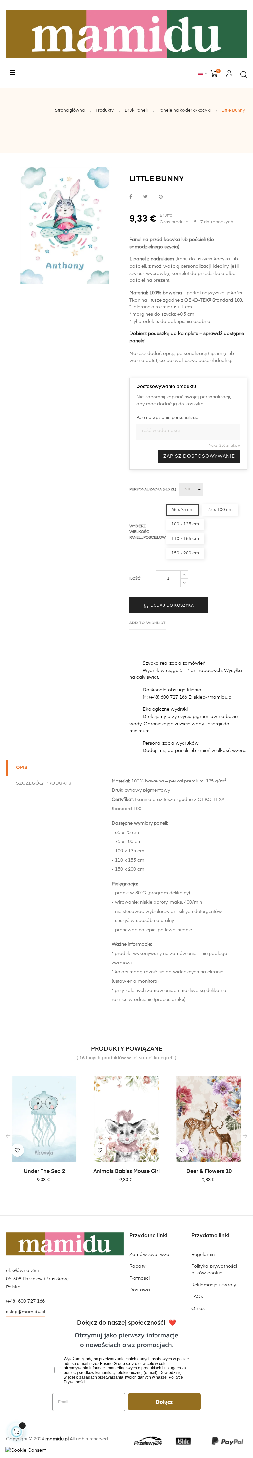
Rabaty (137, 1266)
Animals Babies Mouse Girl (126, 1171)
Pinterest (161, 197)
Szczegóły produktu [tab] (43, 783)
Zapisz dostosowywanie (199, 456)
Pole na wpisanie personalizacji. (168, 418)
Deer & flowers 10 (209, 1171)
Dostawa (139, 1290)
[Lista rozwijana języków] (202, 73)
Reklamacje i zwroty (213, 1285)
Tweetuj (145, 197)
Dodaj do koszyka (171, 605)
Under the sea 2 (44, 1171)
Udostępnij (130, 197)
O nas (198, 1308)
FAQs (197, 1296)
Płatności (139, 1278)
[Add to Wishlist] (17, 1150)
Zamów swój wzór (150, 1254)
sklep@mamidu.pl (25, 1312)
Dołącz (164, 1402)
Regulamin (203, 1254)
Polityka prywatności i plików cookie (215, 1269)
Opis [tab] (21, 767)
